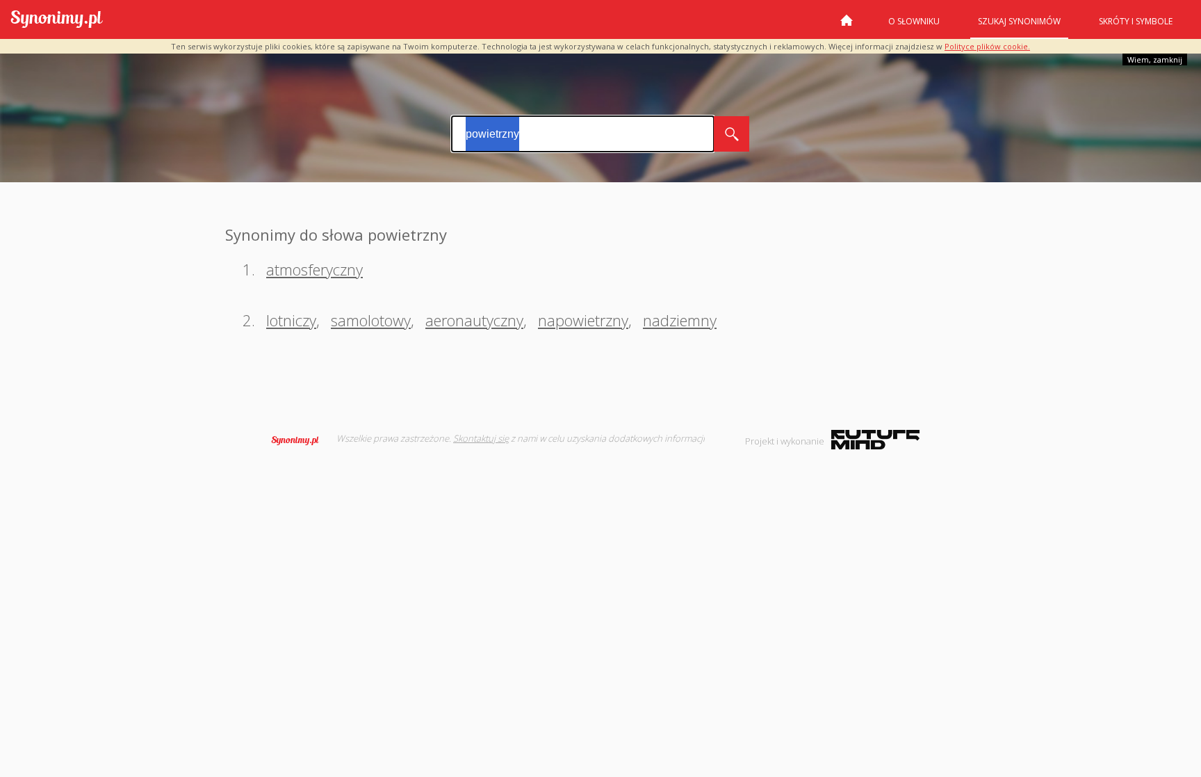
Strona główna (846, 26)
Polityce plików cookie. (987, 46)
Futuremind (875, 439)
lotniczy (291, 320)
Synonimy (299, 440)
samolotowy (371, 320)
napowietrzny (583, 320)
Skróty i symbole (1136, 21)
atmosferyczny (314, 269)
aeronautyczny (474, 320)
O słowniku (914, 21)
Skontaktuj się (481, 438)
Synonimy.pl (56, 19)
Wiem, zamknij (1154, 59)
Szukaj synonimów (1019, 21)
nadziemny (680, 320)
